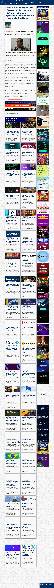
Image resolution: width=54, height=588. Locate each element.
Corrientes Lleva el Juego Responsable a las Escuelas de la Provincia (42, 429)
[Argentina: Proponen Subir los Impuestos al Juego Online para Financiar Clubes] (12, 477)
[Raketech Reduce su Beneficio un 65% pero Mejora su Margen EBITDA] (12, 389)
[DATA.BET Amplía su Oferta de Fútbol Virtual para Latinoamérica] (28, 256)
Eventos (15, 3)
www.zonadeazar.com (10, 31)
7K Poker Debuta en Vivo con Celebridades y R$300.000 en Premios (42, 438)
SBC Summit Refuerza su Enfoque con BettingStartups (42, 420)
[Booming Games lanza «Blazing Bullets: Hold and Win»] (28, 213)
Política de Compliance (26, 1)
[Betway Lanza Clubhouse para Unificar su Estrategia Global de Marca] (28, 367)
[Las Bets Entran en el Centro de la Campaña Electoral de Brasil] (12, 302)
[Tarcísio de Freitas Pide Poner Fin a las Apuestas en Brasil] (28, 456)
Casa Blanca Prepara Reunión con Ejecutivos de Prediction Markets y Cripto (42, 417)
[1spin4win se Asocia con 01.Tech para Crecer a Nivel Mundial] (12, 146)
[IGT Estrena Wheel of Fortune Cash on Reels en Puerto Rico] (28, 435)
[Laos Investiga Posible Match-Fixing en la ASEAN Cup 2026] (28, 125)
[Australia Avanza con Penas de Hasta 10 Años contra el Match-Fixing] (12, 125)
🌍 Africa (29, 4)
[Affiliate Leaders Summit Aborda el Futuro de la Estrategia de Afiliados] (28, 167)
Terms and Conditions (7, 1)
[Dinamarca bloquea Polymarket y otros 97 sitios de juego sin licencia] (12, 213)
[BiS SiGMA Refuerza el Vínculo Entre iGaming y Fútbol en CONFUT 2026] (12, 435)
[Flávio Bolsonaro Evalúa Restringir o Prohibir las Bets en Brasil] (28, 477)
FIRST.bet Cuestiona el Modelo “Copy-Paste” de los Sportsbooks (42, 432)
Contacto (13, 0)
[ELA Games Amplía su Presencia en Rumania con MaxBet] (12, 548)
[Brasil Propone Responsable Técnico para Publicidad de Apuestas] (28, 279)
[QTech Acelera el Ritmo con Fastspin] (12, 190)
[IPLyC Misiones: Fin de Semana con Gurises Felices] (28, 499)
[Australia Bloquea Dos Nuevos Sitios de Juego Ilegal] (28, 302)
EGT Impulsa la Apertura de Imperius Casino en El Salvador (42, 426)
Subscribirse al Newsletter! (43, 7)
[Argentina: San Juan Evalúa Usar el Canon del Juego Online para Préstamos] (28, 190)
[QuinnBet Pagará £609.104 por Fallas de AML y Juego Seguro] (12, 413)
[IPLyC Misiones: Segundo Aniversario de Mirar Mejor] (28, 520)
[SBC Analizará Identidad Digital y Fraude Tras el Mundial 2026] (12, 279)
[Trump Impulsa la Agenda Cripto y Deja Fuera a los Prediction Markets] (28, 234)
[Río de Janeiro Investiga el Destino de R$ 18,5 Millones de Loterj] (12, 499)
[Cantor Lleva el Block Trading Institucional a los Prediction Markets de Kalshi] (12, 234)
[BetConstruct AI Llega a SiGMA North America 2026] (28, 146)
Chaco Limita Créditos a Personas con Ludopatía (42, 441)
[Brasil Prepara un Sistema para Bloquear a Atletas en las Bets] (12, 456)
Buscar (40, 2)
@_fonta (10, 99)
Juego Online (6, 4)
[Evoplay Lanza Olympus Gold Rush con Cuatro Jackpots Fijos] (12, 322)
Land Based (11, 4)
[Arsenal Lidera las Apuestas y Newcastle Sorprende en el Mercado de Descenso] (12, 367)
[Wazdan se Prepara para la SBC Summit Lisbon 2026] (28, 413)
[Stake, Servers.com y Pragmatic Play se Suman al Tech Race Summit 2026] (12, 256)
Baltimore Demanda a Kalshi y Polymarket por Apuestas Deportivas (42, 414)
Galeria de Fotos (19, 4)
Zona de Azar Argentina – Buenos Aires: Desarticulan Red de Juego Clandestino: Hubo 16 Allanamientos (46, 585)
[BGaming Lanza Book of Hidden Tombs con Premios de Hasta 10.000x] (28, 343)
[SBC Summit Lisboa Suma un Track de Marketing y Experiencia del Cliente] (12, 520)
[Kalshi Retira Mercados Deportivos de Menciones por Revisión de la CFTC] (12, 167)
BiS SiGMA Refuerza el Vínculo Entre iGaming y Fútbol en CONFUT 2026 (42, 423)
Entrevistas (25, 3)
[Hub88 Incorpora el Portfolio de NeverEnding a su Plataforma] (28, 548)
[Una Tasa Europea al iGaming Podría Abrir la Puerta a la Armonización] (28, 389)
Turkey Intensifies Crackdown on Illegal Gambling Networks (42, 435)
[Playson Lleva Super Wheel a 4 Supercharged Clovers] (28, 322)
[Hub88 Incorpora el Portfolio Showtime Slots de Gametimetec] (12, 343)
